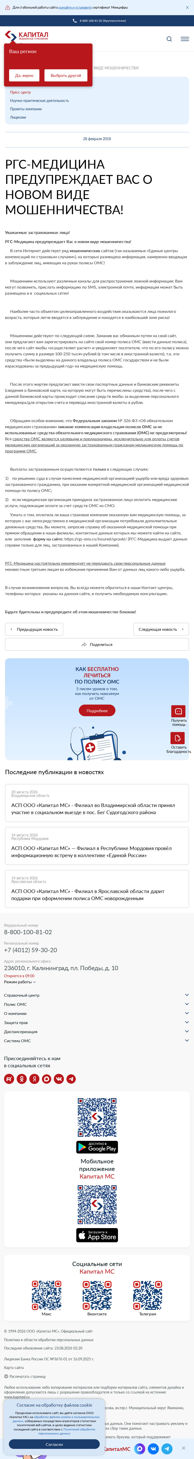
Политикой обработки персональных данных (66, 1431)
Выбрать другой (66, 75)
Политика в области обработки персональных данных (48, 1340)
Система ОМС (17, 1040)
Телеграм (147, 1314)
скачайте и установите (75, 7)
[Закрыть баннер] (187, 7)
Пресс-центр (20, 92)
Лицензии (18, 117)
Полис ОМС (15, 1004)
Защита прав (16, 1022)
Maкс (47, 1314)
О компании (15, 1013)
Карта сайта (14, 1367)
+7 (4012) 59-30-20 (30, 949)
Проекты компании (26, 109)
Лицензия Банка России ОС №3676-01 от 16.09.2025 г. (49, 1359)
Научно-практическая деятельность (39, 100)
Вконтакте (97, 1314)
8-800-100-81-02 (28, 931)
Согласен (54, 1444)
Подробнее (97, 710)
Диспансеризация (20, 1031)
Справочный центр (21, 995)
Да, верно (24, 75)
